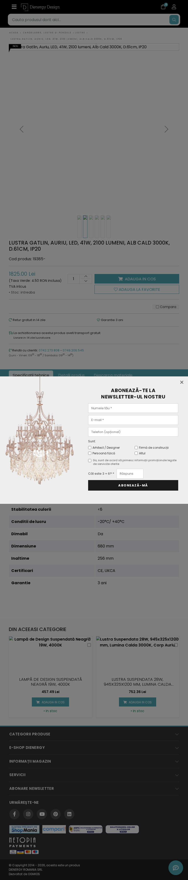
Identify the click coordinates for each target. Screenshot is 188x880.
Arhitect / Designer (106, 448)
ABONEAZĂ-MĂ (133, 485)
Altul (142, 453)
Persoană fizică (104, 453)
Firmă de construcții (154, 448)
